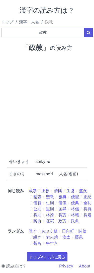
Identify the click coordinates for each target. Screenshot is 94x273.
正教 (45, 190)
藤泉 (79, 237)
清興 (58, 190)
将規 (87, 214)
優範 (37, 202)
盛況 (83, 190)
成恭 (33, 190)
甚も (37, 243)
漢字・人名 (29, 21)
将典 (87, 208)
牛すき (52, 243)
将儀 (75, 208)
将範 (75, 214)
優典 (75, 202)
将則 (37, 214)
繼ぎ (37, 237)
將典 (37, 220)
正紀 (87, 196)
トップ (7, 21)
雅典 (62, 196)
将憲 (62, 214)
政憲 (62, 220)
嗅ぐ (33, 230)
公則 (37, 208)
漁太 (66, 237)
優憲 (75, 196)
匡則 (50, 208)
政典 (75, 220)
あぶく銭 (49, 230)
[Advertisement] (47, 104)
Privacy (66, 265)
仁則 (50, 202)
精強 (37, 196)
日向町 (68, 230)
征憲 (50, 220)
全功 (87, 202)
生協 (70, 190)
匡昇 (62, 208)
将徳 (50, 214)
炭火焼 (52, 237)
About (84, 265)
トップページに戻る (47, 256)
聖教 (50, 196)
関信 (82, 230)
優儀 (62, 202)
